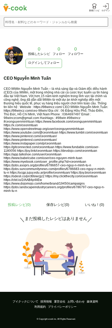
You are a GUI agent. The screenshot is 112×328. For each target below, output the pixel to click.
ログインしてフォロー (43, 63)
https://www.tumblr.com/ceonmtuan (83, 132)
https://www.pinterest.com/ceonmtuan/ (30, 136)
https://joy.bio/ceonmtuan (88, 172)
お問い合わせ (76, 301)
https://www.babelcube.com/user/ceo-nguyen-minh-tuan (43, 158)
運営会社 (59, 301)
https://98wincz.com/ (48, 107)
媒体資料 (92, 301)
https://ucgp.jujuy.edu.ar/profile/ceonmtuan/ (40, 172)
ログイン (106, 10)
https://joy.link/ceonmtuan (34, 151)
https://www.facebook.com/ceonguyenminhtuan (68, 121)
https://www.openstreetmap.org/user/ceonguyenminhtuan (44, 129)
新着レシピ (94, 10)
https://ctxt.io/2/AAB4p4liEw (23, 180)
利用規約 (40, 306)
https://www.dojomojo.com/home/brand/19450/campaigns (44, 183)
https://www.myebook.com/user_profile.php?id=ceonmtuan (45, 161)
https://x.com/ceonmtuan (21, 125)
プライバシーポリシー (62, 306)
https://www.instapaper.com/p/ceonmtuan (32, 143)
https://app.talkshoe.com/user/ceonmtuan (32, 154)
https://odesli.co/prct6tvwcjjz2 (24, 176)
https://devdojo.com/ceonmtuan (75, 151)
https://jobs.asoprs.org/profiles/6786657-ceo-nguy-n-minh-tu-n (47, 165)
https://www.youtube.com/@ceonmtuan (31, 132)
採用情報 (46, 301)
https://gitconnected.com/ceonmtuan (29, 147)
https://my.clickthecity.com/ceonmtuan (71, 176)
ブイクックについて (25, 301)
